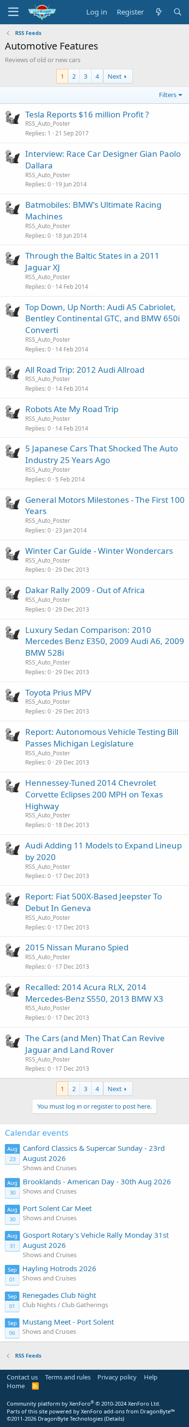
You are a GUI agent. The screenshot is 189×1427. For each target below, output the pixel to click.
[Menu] (13, 12)
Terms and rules (68, 1377)
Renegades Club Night (59, 1295)
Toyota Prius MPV (58, 692)
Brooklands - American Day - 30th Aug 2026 (97, 1181)
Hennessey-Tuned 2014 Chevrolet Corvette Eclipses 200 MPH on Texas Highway (94, 794)
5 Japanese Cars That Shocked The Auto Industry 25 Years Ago (101, 454)
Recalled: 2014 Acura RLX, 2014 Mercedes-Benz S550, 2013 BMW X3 (94, 992)
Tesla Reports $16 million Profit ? (87, 114)
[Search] (177, 12)
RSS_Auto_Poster (47, 123)
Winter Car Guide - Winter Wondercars (99, 550)
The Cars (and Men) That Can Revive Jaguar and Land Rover (95, 1043)
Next (115, 76)
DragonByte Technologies (70, 1418)
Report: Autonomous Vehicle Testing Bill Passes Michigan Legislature (101, 737)
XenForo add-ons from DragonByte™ (128, 1411)
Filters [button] (167, 94)
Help (151, 1377)
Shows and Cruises (50, 1167)
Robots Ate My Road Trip (71, 409)
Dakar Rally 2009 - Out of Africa (85, 590)
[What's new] (158, 12)
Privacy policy (117, 1377)
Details (114, 1418)
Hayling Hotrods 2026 (59, 1268)
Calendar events (36, 1132)
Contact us (22, 1377)
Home (16, 1385)
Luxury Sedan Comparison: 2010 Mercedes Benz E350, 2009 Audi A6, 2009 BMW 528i (104, 641)
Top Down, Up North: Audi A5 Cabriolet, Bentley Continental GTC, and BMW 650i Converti (102, 318)
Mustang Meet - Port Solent (68, 1322)
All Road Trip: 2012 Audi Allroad (84, 369)
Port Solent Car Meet (57, 1208)
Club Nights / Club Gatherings (65, 1304)
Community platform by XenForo (83, 1403)
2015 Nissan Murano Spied (76, 947)
